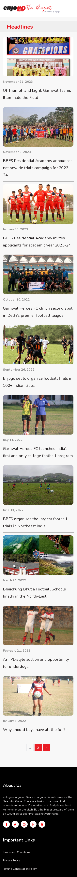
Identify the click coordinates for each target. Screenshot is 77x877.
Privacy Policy (11, 860)
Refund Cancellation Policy (20, 869)
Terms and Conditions (16, 852)
